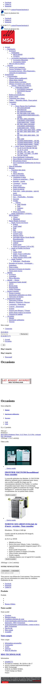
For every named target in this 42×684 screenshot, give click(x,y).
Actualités (8, 632)
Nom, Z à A (28, 434)
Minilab (7, 410)
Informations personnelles (13, 643)
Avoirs (7, 647)
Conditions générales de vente (14, 619)
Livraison (8, 615)
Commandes (9, 645)
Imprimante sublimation (12, 414)
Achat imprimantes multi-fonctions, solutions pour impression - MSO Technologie (21, 622)
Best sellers (4, 434)
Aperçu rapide (10, 468)
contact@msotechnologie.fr (20, 9)
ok (3, 345)
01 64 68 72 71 (6, 336)
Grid (6, 422)
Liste (6, 424)
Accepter (5, 682)
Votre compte (6, 636)
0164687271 (9, 662)
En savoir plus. (37, 680)
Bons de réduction (11, 650)
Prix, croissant (36, 434)
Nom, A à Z (20, 434)
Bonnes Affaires (10, 604)
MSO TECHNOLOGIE (11, 654)
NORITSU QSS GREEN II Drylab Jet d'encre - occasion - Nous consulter (21, 525)
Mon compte (9, 630)
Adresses (8, 648)
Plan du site (8, 628)
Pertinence (12, 434)
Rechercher (24, 334)
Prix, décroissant (6, 436)
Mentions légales (10, 617)
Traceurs (7, 418)
